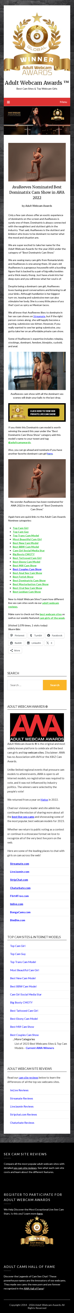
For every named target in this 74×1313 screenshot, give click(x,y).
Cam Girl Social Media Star (29, 550)
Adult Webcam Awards (38, 205)
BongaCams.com (20, 912)
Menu (63, 101)
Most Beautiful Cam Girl (27, 539)
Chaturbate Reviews (22, 1122)
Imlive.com (16, 904)
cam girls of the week (52, 617)
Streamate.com (19, 863)
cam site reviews (28, 1077)
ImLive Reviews (19, 1090)
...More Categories (24, 1039)
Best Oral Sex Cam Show (27, 587)
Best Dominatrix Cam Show (29, 580)
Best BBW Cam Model (26, 546)
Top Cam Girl (17, 945)
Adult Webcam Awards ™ (37, 83)
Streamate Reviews (21, 1098)
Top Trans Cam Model (26, 535)
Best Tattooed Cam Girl (27, 557)
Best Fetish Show (23, 576)
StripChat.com (19, 879)
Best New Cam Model (25, 542)
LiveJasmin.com (19, 871)
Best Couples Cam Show (27, 569)
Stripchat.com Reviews (23, 1114)
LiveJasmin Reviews (22, 1106)
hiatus (44, 799)
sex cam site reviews (25, 1167)
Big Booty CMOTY (23, 554)
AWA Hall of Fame (33, 1288)
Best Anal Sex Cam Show (27, 572)
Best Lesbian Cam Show (27, 591)
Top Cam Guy (21, 531)
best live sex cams (23, 816)
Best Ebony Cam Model (26, 561)
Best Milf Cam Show (24, 565)
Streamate (39, 316)
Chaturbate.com (20, 887)
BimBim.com (17, 920)
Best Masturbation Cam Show (30, 584)
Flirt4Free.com (19, 896)
